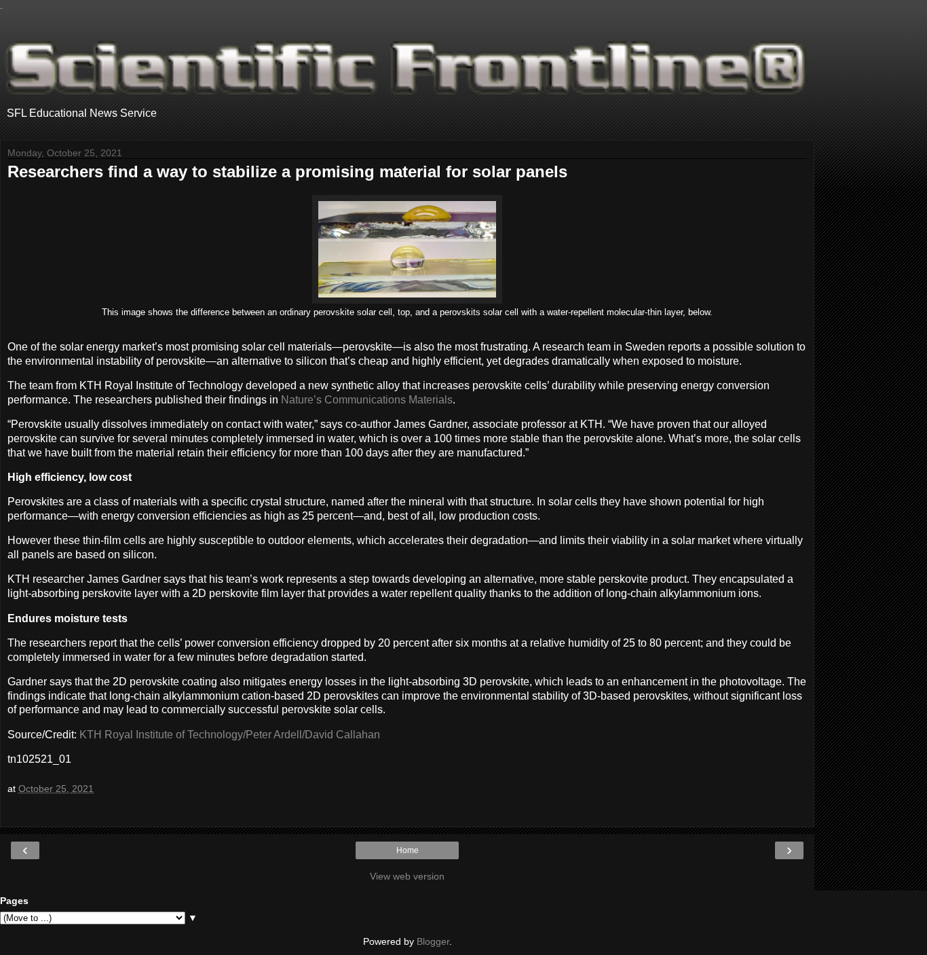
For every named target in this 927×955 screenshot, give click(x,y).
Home (407, 850)
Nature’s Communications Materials (367, 400)
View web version (407, 876)
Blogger (433, 941)
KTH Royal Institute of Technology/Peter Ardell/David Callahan (229, 734)
